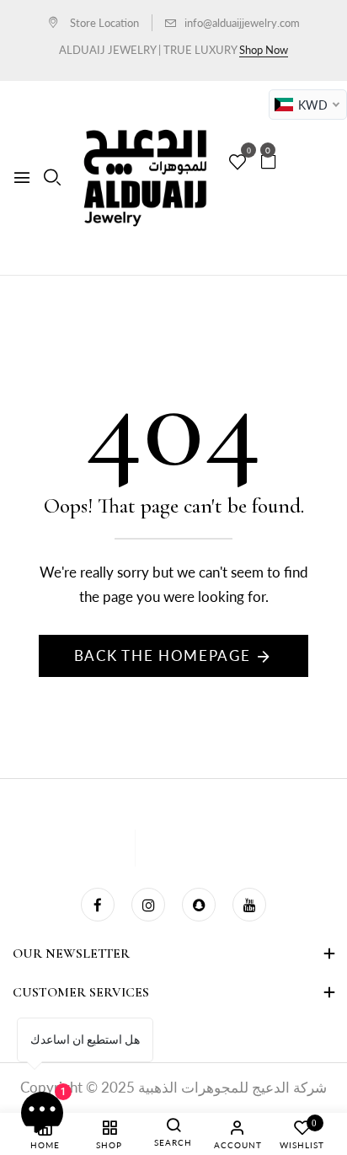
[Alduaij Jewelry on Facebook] (98, 904)
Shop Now (263, 49)
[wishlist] (237, 163)
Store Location (103, 23)
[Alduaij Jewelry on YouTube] (249, 904)
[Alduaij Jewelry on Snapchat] (199, 904)
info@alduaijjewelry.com (242, 23)
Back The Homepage (162, 655)
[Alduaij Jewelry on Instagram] (148, 904)
